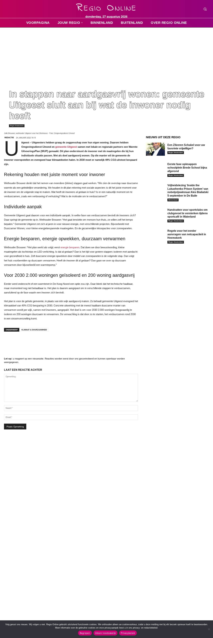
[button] (205, 9)
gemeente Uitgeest (66, 146)
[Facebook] (9, 341)
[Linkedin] (19, 341)
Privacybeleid (128, 633)
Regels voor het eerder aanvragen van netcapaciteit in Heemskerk (186, 234)
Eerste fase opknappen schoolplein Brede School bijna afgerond (187, 168)
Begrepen (85, 633)
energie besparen (70, 247)
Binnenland (173, 200)
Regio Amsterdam (16, 126)
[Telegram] (29, 341)
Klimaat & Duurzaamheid (34, 330)
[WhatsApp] (49, 341)
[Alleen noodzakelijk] (209, 629)
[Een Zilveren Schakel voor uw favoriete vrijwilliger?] (155, 149)
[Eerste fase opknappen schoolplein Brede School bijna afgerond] (155, 168)
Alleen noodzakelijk (105, 633)
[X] (39, 341)
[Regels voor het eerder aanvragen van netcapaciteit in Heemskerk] (155, 235)
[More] (59, 341)
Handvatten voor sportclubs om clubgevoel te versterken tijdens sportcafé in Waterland (187, 213)
